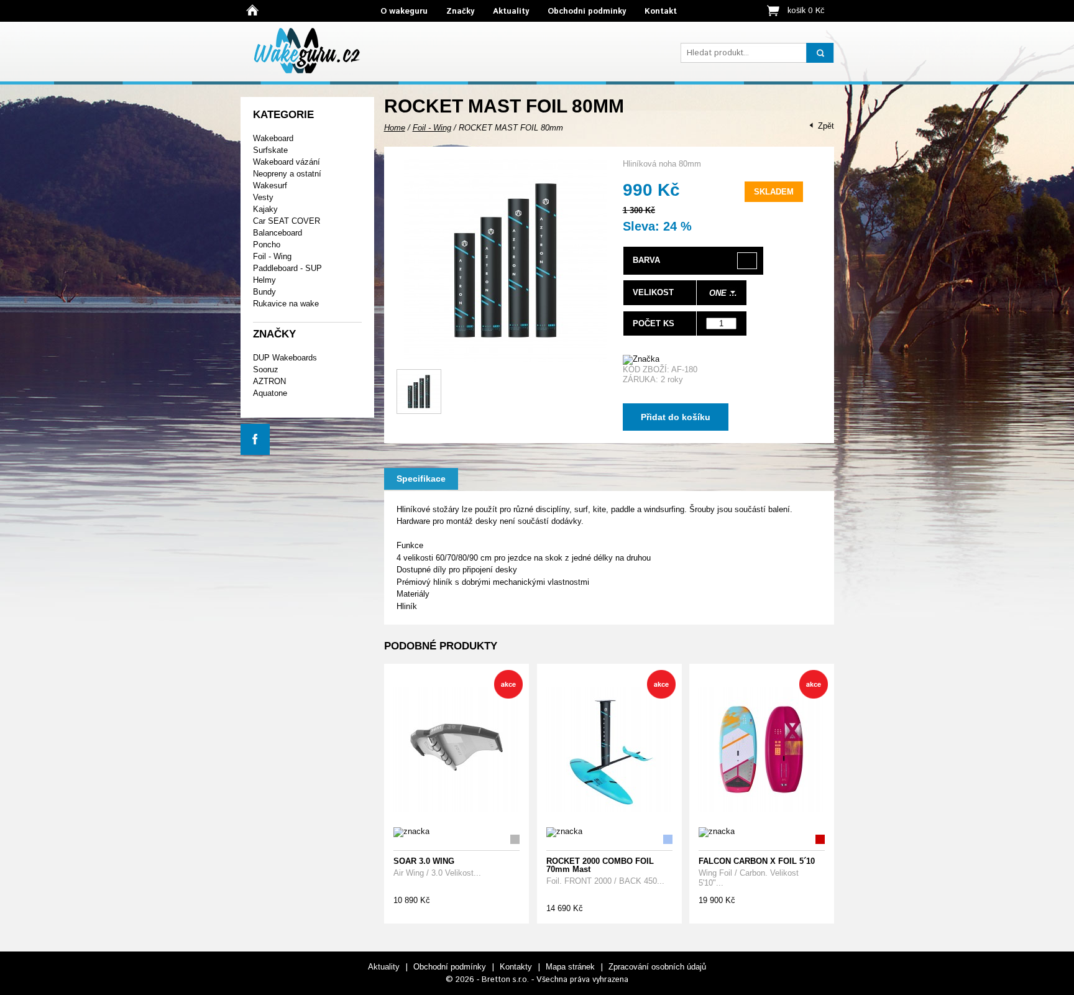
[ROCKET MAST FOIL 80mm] (505, 359)
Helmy (264, 280)
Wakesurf (270, 185)
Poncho (266, 244)
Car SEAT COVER (286, 221)
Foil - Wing (272, 256)
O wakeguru (404, 11)
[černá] (747, 260)
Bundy (264, 291)
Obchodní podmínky (587, 11)
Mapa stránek (570, 966)
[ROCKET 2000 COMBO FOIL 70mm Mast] (608, 750)
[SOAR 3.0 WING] (455, 750)
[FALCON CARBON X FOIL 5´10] (761, 750)
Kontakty (516, 966)
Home (394, 127)
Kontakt (661, 11)
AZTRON (269, 381)
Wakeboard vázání (286, 162)
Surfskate (270, 150)
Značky (460, 11)
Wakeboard (273, 138)
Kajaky (265, 209)
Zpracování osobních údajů (657, 966)
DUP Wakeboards (285, 357)
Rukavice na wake (286, 303)
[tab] (421, 479)
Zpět (826, 126)
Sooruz (265, 369)
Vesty (263, 197)
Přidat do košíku (675, 417)
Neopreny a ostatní (287, 173)
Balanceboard (277, 232)
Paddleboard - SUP (287, 268)
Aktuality (511, 11)
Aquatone (270, 393)
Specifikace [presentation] (421, 479)
